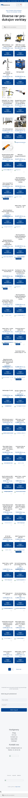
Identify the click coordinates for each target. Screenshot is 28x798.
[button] (23, 5)
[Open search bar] (0, 791)
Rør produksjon (17, 10)
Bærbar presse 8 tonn (20, 129)
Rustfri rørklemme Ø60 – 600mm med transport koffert (7, 478)
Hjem (7, 10)
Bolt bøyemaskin (20, 72)
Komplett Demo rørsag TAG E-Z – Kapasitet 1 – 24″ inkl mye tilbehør (20, 102)
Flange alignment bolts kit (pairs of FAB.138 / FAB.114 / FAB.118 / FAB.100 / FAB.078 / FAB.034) (7, 507)
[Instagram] (14, 753)
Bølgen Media (17, 786)
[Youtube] (17, 753)
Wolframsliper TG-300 (7, 390)
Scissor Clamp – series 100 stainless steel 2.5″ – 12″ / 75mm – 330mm (8, 301)
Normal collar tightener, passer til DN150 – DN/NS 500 (20, 595)
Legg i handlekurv (7, 53)
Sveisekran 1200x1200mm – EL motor (7, 73)
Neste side (18, 669)
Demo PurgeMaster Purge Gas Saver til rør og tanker (8, 212)
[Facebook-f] (11, 753)
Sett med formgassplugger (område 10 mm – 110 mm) (20, 565)
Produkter (11, 10)
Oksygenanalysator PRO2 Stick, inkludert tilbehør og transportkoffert (8, 156)
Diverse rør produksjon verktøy (14, 12)
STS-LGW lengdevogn (8, 129)
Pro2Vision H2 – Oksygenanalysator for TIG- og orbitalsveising (20, 271)
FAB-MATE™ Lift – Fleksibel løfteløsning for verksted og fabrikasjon (7, 102)
